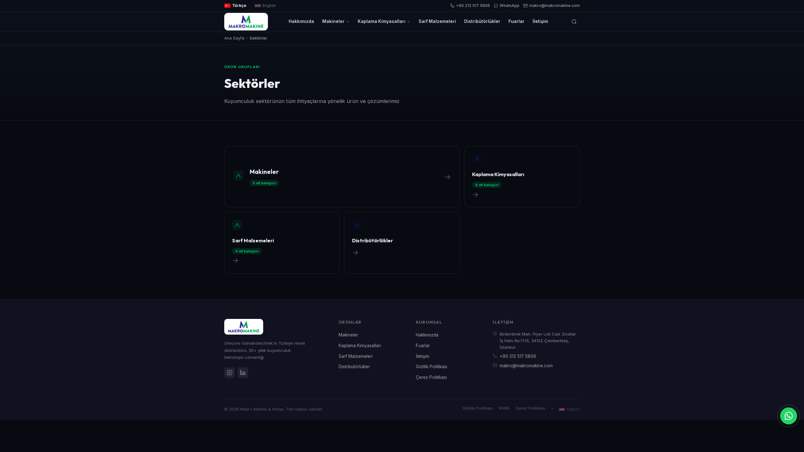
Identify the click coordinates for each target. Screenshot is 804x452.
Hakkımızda (301, 21)
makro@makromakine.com (554, 5)
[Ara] (574, 21)
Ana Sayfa (234, 38)
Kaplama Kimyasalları (381, 21)
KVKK (504, 408)
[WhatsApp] (788, 415)
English (269, 5)
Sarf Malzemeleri (437, 21)
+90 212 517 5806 (473, 5)
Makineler (333, 21)
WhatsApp (509, 5)
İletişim (540, 21)
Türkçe (239, 5)
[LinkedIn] (242, 372)
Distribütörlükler (482, 21)
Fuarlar (516, 21)
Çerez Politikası (431, 377)
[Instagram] (229, 372)
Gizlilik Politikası (431, 366)
